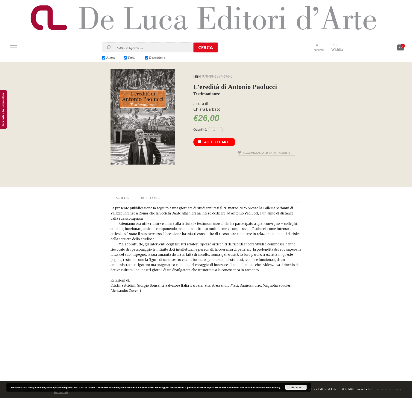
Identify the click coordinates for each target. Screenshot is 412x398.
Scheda (122, 198)
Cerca (205, 47)
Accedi (319, 50)
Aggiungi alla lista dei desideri (266, 153)
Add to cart (216, 142)
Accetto (296, 387)
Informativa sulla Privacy (266, 387)
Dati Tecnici (150, 198)
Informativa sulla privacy (385, 389)
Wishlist (337, 49)
